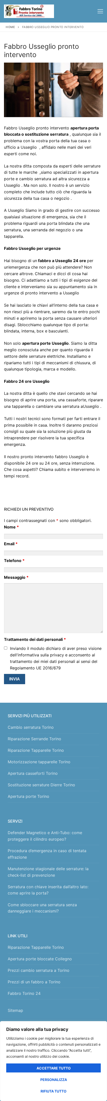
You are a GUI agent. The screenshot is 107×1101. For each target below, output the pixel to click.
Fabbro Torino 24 (24, 993)
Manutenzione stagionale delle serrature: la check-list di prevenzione (48, 872)
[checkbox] (5, 648)
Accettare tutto (54, 1068)
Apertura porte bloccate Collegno (40, 958)
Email (11, 543)
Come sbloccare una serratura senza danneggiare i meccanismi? (42, 908)
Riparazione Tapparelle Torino (36, 750)
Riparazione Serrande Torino (34, 738)
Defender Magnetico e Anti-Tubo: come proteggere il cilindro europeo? (45, 836)
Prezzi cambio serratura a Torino (38, 970)
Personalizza (53, 1079)
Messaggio (16, 577)
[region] (53, 1061)
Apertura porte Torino (28, 796)
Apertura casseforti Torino (33, 773)
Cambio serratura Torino (31, 727)
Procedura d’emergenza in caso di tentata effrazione (47, 854)
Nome (11, 526)
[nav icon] (100, 11)
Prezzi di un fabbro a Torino (34, 981)
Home (10, 27)
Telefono (14, 560)
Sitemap (17, 1010)
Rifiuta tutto (53, 1091)
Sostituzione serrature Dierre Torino (41, 784)
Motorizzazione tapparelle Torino (39, 761)
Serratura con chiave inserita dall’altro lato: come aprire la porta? (48, 890)
